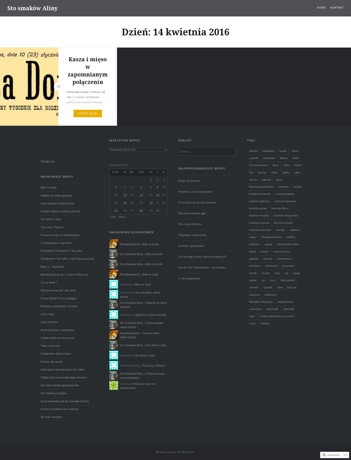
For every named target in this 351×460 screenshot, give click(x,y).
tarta (279, 287)
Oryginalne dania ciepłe (56, 353)
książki (297, 187)
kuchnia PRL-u (279, 208)
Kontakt (337, 8)
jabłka (286, 172)
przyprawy (288, 266)
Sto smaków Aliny (32, 8)
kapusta (266, 179)
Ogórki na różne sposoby (56, 195)
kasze (279, 179)
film (251, 172)
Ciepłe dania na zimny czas (58, 337)
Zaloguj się (47, 161)
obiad (252, 251)
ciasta (294, 151)
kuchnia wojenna (259, 223)
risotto (266, 273)
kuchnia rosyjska (259, 215)
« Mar (113, 217)
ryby (277, 273)
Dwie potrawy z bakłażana (57, 330)
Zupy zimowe (49, 322)
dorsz (275, 165)
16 (157, 195)
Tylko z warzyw (50, 345)
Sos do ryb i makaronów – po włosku (202, 267)
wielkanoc (270, 294)
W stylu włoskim (51, 417)
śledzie (265, 323)
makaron (295, 230)
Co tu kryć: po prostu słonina (197, 202)
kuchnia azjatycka (259, 201)
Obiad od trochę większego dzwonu (63, 377)
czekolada (269, 158)
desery (284, 158)
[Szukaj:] (207, 151)
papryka (253, 258)
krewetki (283, 187)
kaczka (253, 179)
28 (141, 210)
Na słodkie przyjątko (54, 393)
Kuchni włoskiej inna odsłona (59, 409)
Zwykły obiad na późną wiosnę (60, 211)
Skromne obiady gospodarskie (60, 385)
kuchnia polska (258, 208)
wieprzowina (285, 302)
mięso (252, 237)
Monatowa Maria (271, 237)
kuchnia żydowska (260, 230)
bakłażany (269, 151)
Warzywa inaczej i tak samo (58, 290)
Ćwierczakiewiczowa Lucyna (276, 316)
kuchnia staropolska (285, 215)
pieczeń (267, 258)
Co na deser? (49, 282)
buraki (283, 151)
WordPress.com (186, 452)
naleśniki (254, 244)
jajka (297, 172)
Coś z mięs (47, 314)
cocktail (253, 158)
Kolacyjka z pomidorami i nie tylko (62, 369)
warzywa (254, 294)
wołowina (255, 309)
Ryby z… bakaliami (52, 266)
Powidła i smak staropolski (195, 191)
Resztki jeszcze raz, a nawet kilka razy (64, 274)
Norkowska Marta (288, 244)
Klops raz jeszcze (189, 180)
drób (286, 165)
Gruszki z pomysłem (191, 245)
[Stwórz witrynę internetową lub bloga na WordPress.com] (157, 452)
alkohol (253, 151)
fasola (297, 165)
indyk (274, 172)
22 (151, 202)
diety (295, 158)
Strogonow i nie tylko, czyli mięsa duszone (68, 258)
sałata (296, 273)
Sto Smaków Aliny (131, 254)
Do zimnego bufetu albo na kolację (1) (202, 256)
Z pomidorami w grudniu (56, 243)
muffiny (290, 237)
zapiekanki (272, 309)
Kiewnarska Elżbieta (261, 187)
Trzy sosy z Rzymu (189, 224)
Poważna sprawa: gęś (192, 213)
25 (115, 210)
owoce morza (281, 251)
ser (263, 280)
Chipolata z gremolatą (192, 235)
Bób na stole (48, 187)
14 (141, 195)
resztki (253, 273)
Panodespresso (129, 244)
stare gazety (287, 280)
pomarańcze (284, 258)
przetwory (271, 266)
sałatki (253, 280)
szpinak (267, 287)
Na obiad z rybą (51, 219)
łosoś (252, 323)
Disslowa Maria (258, 165)
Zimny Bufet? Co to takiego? (59, 298)
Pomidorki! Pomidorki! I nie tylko (61, 250)
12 (125, 195)
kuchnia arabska (284, 194)
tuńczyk (292, 287)
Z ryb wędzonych (189, 278)
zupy (252, 316)
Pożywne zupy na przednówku (60, 235)
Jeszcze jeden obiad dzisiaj (57, 203)
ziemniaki (289, 309)
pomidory (255, 266)
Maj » (122, 217)
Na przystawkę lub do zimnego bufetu (65, 401)
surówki (254, 287)
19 (125, 202)
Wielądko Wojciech (261, 302)
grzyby (262, 172)
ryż (286, 273)
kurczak (280, 230)
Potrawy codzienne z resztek (59, 306)
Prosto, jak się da (51, 361)
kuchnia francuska (285, 201)
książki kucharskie (260, 194)
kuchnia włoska (283, 223)
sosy (273, 280)
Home (321, 8)
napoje (268, 244)
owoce (264, 251)
